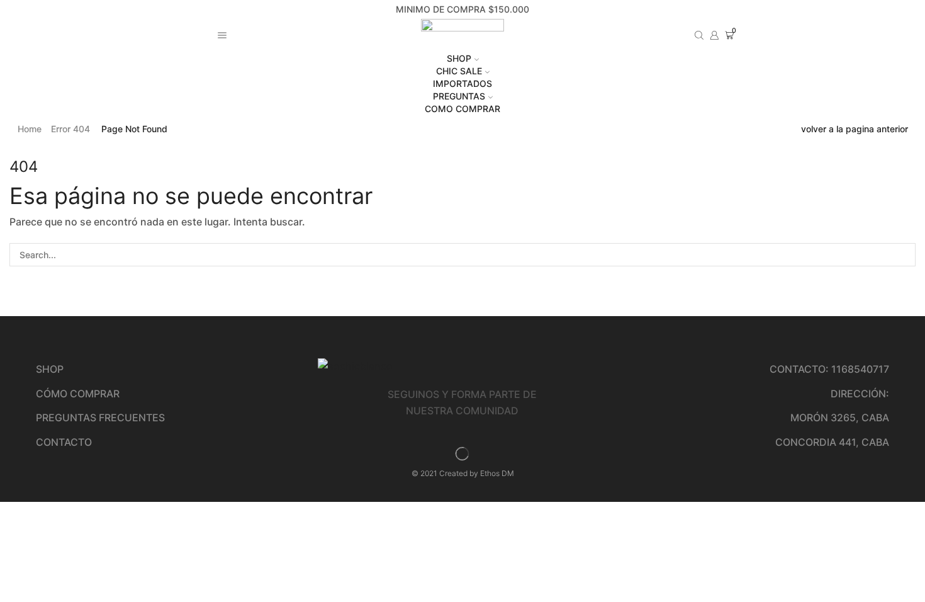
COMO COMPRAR (462, 108)
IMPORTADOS (462, 83)
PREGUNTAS (459, 96)
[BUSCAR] (904, 254)
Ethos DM (497, 473)
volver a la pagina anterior (854, 128)
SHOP (459, 58)
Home (30, 128)
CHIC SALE (459, 70)
